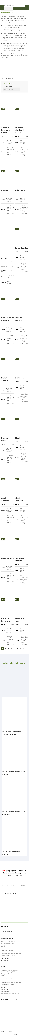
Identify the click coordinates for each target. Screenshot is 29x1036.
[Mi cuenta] (27, 7)
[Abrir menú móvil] (1, 7)
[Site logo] (14, 2)
